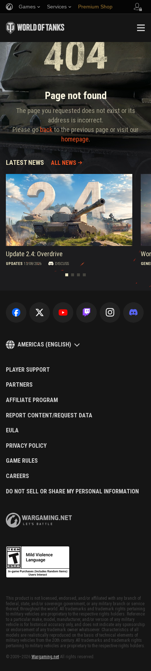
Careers (17, 476)
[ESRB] (38, 562)
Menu (140, 28)
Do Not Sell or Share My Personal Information (72, 491)
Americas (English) (44, 344)
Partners (19, 385)
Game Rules (22, 461)
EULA (12, 430)
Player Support (28, 370)
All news (63, 162)
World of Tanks (35, 28)
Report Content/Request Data (49, 415)
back (46, 129)
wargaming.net (39, 520)
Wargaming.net (45, 656)
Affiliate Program (32, 400)
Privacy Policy (26, 446)
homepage (75, 139)
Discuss (62, 263)
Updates (14, 263)
